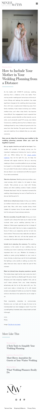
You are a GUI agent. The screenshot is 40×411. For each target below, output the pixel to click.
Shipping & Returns (19, 408)
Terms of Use (8, 408)
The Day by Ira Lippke (14, 324)
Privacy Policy (32, 408)
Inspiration (10, 355)
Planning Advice (7, 67)
